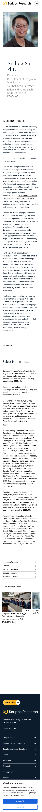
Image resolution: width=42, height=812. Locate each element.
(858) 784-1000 (10, 729)
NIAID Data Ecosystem (25, 199)
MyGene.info (31, 178)
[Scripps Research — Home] (17, 3)
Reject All (20, 807)
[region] (20, 796)
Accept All (20, 801)
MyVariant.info (8, 181)
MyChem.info (20, 181)
